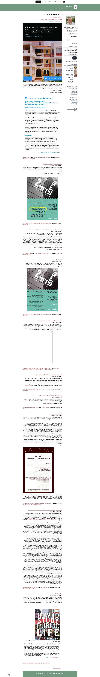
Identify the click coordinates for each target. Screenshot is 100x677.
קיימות (43, 369)
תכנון (28, 504)
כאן (51, 90)
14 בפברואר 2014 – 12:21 (56, 595)
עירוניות (46, 369)
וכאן (31, 329)
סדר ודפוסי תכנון (37, 157)
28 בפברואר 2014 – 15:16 (56, 415)
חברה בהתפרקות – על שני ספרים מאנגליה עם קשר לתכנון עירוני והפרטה (45, 510)
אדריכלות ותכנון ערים (45, 157)
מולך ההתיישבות (74, 89)
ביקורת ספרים (35, 587)
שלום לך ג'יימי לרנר (74, 104)
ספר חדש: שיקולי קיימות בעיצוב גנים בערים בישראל (50, 320)
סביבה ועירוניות (38, 223)
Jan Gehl (52, 643)
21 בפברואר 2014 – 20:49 (56, 511)
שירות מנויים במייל (73, 46)
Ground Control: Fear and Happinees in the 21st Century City (42, 519)
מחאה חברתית (42, 253)
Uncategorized (47, 368)
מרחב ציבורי (41, 368)
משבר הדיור (32, 504)
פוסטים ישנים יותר (57, 17)
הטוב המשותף (29, 587)
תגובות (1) (25, 504)
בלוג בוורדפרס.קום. (60, 673)
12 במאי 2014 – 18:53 (57, 322)
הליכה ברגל (38, 389)
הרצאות (37, 407)
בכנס (43, 86)
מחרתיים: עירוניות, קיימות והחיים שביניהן (52, 164)
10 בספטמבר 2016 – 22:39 (56, 21)
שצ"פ (30, 369)
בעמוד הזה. (33, 381)
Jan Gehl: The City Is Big (56, 593)
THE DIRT (54, 606)
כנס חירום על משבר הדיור (56, 414)
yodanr (56, 157)
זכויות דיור (25, 253)
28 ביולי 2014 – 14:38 (57, 261)
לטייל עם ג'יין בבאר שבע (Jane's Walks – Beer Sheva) (49, 374)
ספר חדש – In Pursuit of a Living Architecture (51, 19)
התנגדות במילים (74, 92)
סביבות (69, 6)
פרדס (57, 329)
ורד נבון (71, 74)
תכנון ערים (37, 253)
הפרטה (24, 587)
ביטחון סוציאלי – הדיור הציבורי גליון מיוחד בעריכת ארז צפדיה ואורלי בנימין (45, 229)
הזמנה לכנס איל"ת (47, 403)
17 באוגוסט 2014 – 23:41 (56, 165)
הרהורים (47, 587)
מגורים (30, 254)
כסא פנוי (30, 518)
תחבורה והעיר (45, 407)
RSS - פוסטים (74, 43)
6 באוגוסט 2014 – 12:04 (56, 231)
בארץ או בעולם (28, 385)
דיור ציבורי (29, 253)
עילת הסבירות (74, 91)
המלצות (33, 158)
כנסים (30, 158)
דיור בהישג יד (48, 253)
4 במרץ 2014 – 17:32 (57, 397)
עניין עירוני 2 (59, 259)
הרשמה (74, 57)
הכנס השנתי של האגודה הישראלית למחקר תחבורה (50, 395)
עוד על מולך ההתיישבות (73, 88)
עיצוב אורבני (32, 223)
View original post (54, 657)
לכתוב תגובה (25, 158)
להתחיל (38, 1)
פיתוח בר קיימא (26, 223)
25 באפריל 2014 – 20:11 (56, 376)
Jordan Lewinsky (40, 673)
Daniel (72, 70)
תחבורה (49, 407)
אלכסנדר (29, 157)
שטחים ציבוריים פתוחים (36, 369)
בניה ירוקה (25, 157)
